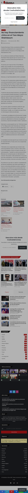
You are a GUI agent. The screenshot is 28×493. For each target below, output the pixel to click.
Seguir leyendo (14, 21)
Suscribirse (20, 18)
